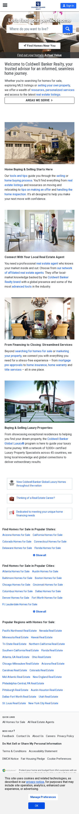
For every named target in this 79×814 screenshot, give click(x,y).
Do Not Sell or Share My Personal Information (32, 743)
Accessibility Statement (43, 751)
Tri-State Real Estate (14, 644)
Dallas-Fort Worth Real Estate (19, 696)
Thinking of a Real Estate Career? (35, 497)
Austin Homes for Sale (45, 571)
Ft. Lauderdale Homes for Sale (19, 604)
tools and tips (18, 176)
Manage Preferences (43, 797)
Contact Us (23, 736)
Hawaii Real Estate (42, 637)
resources (37, 90)
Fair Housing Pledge (33, 758)
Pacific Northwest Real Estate (19, 630)
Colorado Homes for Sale (16, 541)
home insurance (37, 365)
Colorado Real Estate (42, 670)
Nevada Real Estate (50, 630)
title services (13, 369)
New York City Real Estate (43, 703)
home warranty (57, 365)
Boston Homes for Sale (48, 578)
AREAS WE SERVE (38, 100)
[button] (68, 5)
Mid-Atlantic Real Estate (16, 676)
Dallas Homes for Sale (48, 591)
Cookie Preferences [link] (59, 758)
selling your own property (54, 85)
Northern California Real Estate (47, 644)
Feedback (8, 736)
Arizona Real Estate (53, 663)
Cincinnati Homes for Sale (48, 584)
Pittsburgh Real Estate (15, 690)
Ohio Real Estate (41, 657)
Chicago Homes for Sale (16, 584)
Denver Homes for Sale (15, 597)
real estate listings (48, 94)
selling (60, 176)
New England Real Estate (47, 676)
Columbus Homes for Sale (17, 591)
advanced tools (22, 286)
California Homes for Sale (47, 534)
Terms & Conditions (14, 751)
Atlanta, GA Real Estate (15, 657)
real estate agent (47, 263)
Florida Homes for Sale (48, 548)
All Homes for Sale (13, 722)
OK (36, 805)
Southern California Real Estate (20, 650)
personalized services (60, 90)
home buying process (18, 180)
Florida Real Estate (52, 650)
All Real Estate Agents (41, 722)
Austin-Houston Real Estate (47, 690)
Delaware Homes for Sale (17, 548)
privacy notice (35, 782)
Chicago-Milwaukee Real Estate (20, 663)
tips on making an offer (36, 189)
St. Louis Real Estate (14, 703)
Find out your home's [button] (39, 55)
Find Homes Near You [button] (40, 45)
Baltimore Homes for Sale (17, 578)
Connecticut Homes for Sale (50, 541)
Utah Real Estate (48, 696)
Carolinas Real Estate (14, 670)
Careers (50, 736)
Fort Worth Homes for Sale (47, 597)
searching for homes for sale (33, 351)
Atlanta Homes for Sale (16, 571)
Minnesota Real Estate (15, 637)
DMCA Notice (10, 758)
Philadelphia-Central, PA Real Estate (23, 683)
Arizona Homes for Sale (16, 534)
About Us (38, 736)
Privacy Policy (65, 736)
